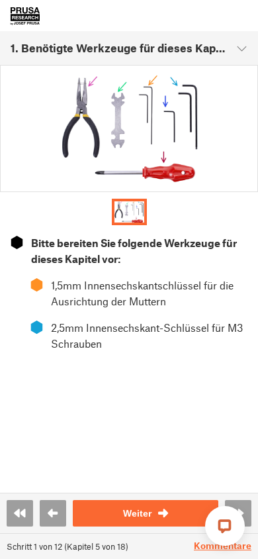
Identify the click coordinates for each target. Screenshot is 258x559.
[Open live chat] (225, 526)
